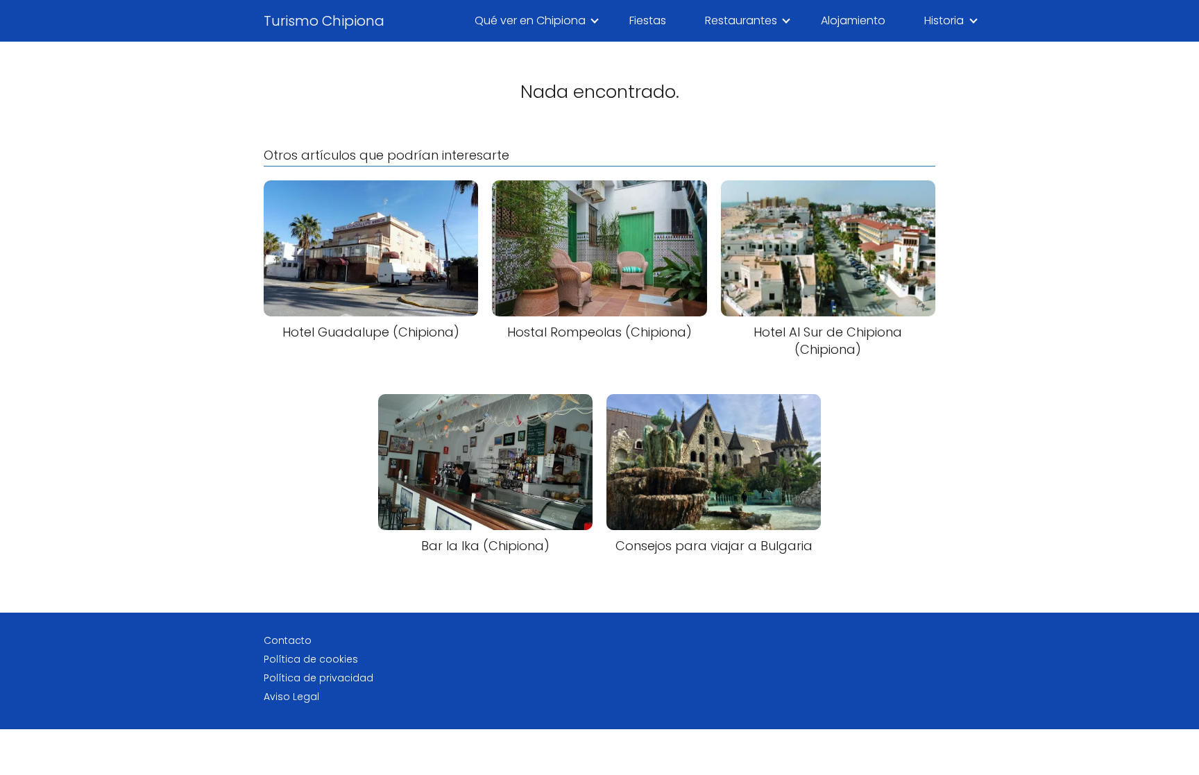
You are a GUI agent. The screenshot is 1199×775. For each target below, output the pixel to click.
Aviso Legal (291, 697)
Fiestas (647, 20)
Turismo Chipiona (324, 21)
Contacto (288, 640)
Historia (944, 20)
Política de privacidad (318, 678)
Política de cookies (311, 659)
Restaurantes (741, 20)
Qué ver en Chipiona (530, 20)
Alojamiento (853, 20)
